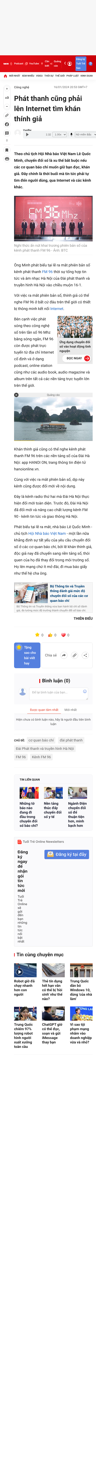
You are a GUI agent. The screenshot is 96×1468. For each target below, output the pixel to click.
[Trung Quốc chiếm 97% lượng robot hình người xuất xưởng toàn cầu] (25, 1013)
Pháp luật (73, 75)
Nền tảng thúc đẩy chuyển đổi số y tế (53, 810)
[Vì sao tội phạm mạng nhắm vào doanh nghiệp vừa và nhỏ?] (81, 1013)
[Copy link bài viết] (74, 655)
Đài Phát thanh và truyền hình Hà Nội (45, 749)
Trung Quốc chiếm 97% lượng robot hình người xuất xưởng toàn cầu (23, 1035)
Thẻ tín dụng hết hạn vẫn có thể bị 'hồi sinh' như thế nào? (52, 990)
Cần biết (47, 63)
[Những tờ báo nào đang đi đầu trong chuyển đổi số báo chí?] (29, 793)
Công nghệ (21, 87)
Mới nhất (14, 75)
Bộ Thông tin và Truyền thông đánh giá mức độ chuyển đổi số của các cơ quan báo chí (69, 593)
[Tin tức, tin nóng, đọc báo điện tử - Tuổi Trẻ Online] (6, 63)
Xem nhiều (28, 75)
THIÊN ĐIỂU (83, 618)
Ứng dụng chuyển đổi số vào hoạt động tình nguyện (75, 346)
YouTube (34, 63)
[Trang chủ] (5, 76)
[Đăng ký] (66, 854)
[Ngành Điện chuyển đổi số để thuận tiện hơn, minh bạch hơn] (77, 793)
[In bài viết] (6, 158)
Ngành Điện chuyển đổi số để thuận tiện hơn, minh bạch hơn (77, 814)
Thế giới (60, 75)
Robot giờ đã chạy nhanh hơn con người (24, 988)
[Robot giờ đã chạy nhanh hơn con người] (25, 970)
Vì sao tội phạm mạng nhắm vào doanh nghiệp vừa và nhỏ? (81, 1033)
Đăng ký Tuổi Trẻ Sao (80, 63)
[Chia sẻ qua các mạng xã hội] (85, 655)
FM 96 (47, 272)
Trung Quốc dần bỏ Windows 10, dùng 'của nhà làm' (81, 990)
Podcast (18, 63)
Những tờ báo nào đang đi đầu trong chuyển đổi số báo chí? (29, 814)
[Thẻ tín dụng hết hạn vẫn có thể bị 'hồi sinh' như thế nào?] (53, 970)
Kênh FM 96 (41, 757)
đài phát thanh (71, 740)
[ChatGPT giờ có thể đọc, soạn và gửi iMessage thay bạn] (53, 1013)
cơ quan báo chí (41, 740)
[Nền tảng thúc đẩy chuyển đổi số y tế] (53, 793)
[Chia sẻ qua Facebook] (63, 655)
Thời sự (48, 75)
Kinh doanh (88, 75)
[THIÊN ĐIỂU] (17, 132)
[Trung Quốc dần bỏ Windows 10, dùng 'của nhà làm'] (81, 970)
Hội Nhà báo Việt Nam (47, 533)
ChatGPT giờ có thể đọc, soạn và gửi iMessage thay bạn (52, 1033)
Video (39, 75)
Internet (56, 309)
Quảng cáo (57, 63)
